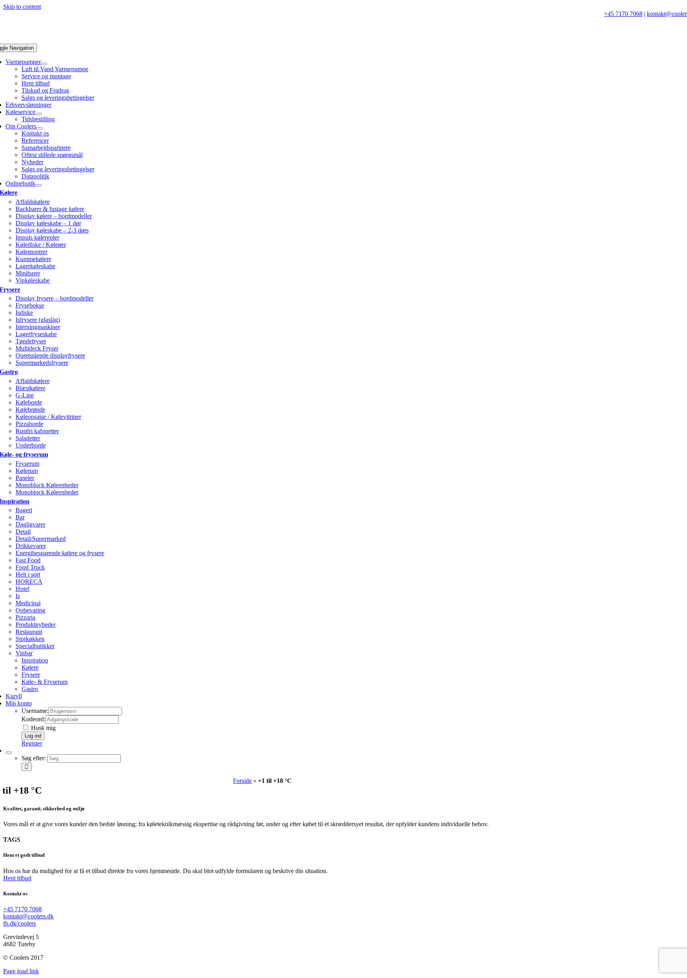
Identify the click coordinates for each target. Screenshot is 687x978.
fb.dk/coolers (19, 923)
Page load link (21, 971)
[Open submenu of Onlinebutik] (38, 185)
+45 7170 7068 (623, 13)
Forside (242, 780)
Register (31, 743)
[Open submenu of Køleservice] (38, 114)
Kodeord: (33, 719)
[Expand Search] (9, 752)
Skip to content (22, 6)
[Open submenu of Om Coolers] (39, 128)
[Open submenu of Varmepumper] (44, 64)
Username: (35, 710)
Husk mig (42, 727)
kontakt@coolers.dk (28, 916)
